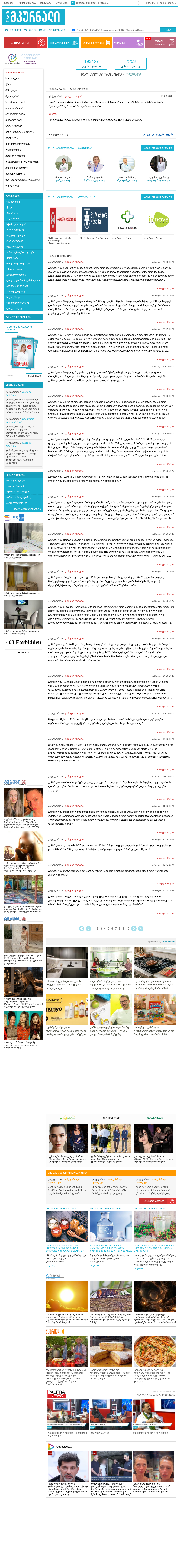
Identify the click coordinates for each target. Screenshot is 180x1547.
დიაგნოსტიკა (14, 308)
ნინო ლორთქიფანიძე (18, 497)
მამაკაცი (11, 90)
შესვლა (150, 3)
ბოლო (140, 928)
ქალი (8, 84)
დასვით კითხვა (154, 1201)
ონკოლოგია (13, 150)
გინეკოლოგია (73, 96)
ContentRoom (161, 942)
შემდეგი (134, 928)
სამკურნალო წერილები (108, 1181)
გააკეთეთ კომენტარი (158, 135)
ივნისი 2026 (34, 376)
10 (127, 928)
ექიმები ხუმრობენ (16, 167)
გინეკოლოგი (63, 180)
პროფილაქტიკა (15, 173)
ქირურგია (11, 138)
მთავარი (8, 3)
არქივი (10, 376)
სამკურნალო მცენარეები (64, 1181)
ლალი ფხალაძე (15, 486)
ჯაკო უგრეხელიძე (16, 502)
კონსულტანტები (16, 475)
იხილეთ (165, 289)
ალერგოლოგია (15, 114)
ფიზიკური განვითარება (20, 420)
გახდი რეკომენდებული (158, 148)
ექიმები (32, 30)
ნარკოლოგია (13, 126)
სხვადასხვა (12, 185)
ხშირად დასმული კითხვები (92, 3)
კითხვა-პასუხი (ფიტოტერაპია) (67, 1173)
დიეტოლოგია (13, 120)
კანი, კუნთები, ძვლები (19, 132)
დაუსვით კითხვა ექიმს (111, 75)
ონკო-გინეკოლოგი (127, 180)
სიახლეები (12, 78)
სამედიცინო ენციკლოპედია (23, 179)
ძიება (168, 30)
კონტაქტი (62, 3)
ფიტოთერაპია (14, 108)
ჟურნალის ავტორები (19, 317)
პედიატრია (12, 96)
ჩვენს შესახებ (27, 3)
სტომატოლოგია (15, 102)
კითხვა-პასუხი (15, 385)
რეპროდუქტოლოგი (95, 180)
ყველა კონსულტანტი (27, 509)
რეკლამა (46, 3)
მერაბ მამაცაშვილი (17, 491)
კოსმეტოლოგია (15, 156)
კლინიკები (14, 30)
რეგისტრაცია (168, 3)
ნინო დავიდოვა (15, 480)
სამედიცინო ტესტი (18, 303)
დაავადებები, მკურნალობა (22, 161)
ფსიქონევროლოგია (17, 144)
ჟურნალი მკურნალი (54, 30)
